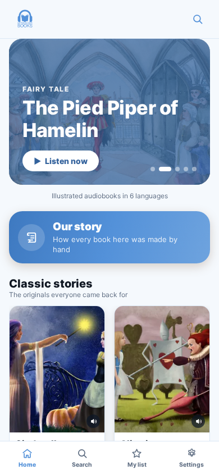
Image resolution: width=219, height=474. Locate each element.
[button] (24, 19)
